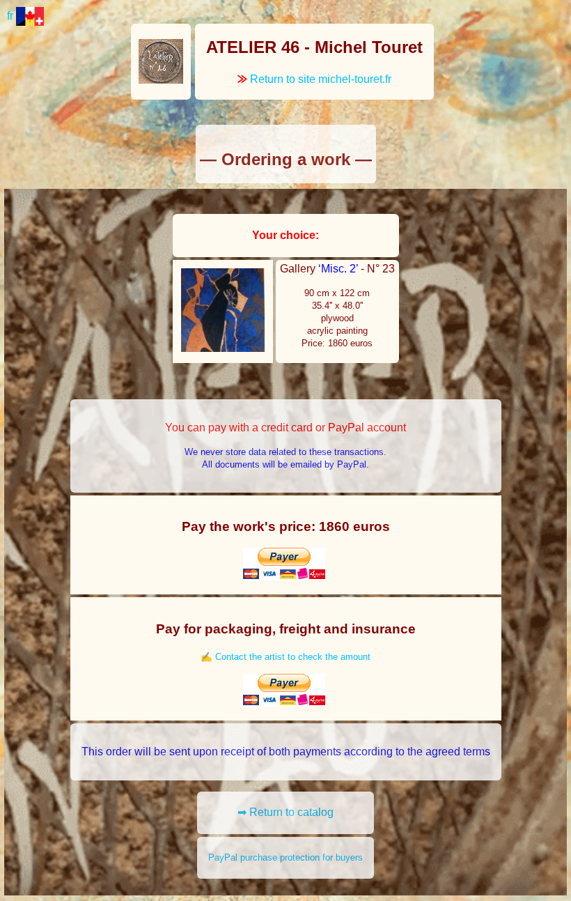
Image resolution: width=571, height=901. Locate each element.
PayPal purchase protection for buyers (285, 857)
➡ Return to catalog (285, 812)
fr (11, 16)
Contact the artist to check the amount (292, 657)
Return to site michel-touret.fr (314, 79)
